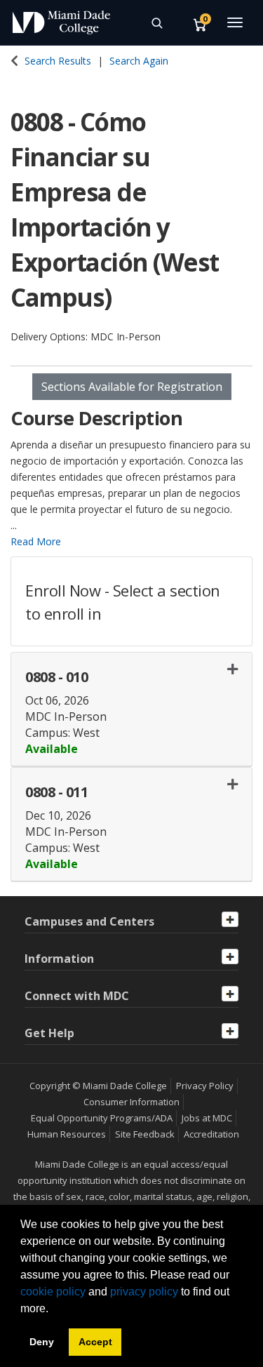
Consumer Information (131, 1101)
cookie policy (53, 1292)
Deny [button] (41, 1341)
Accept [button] (95, 1341)
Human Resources (66, 1134)
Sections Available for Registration (131, 386)
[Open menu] (235, 22)
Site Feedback (145, 1134)
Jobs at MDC (207, 1118)
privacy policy (144, 1292)
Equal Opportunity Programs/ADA (102, 1118)
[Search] (156, 22)
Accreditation (211, 1134)
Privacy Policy (205, 1085)
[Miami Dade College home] (61, 22)
